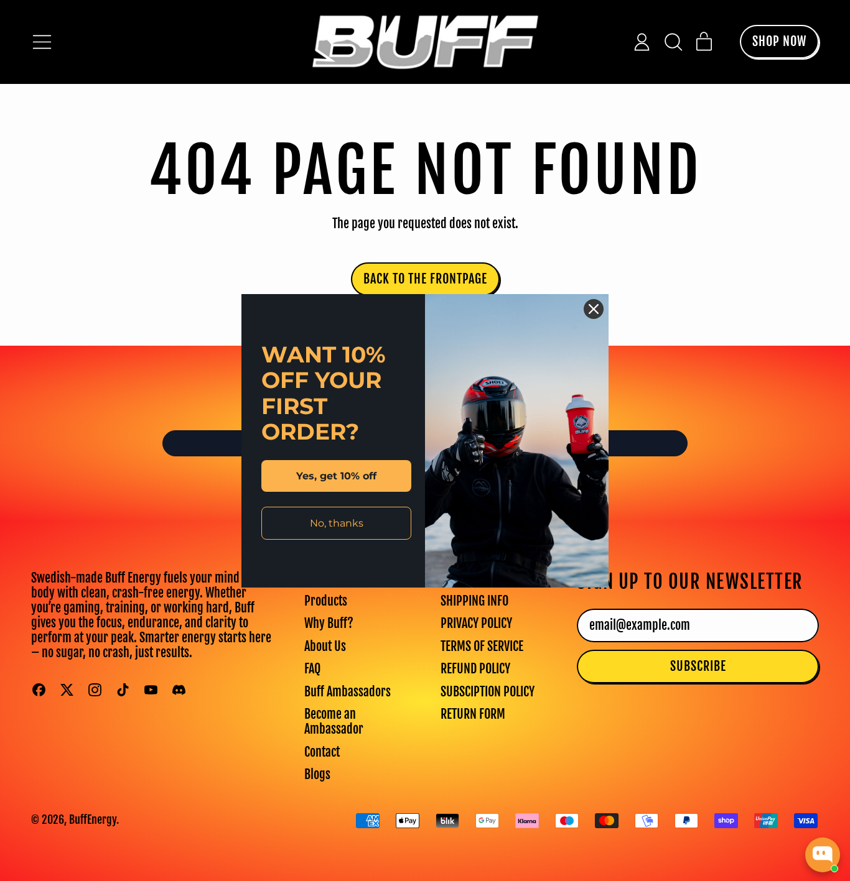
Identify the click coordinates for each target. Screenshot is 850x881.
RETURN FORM (473, 714)
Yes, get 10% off (336, 475)
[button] (673, 42)
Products (325, 601)
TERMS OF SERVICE (482, 646)
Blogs (317, 774)
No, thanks (336, 522)
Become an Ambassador (333, 721)
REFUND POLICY (475, 668)
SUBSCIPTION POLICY (488, 691)
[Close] (594, 309)
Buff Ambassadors (347, 691)
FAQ (312, 668)
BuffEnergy (92, 819)
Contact (322, 752)
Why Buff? (328, 623)
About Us (325, 646)
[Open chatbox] (822, 854)
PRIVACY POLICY (476, 623)
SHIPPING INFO (474, 601)
